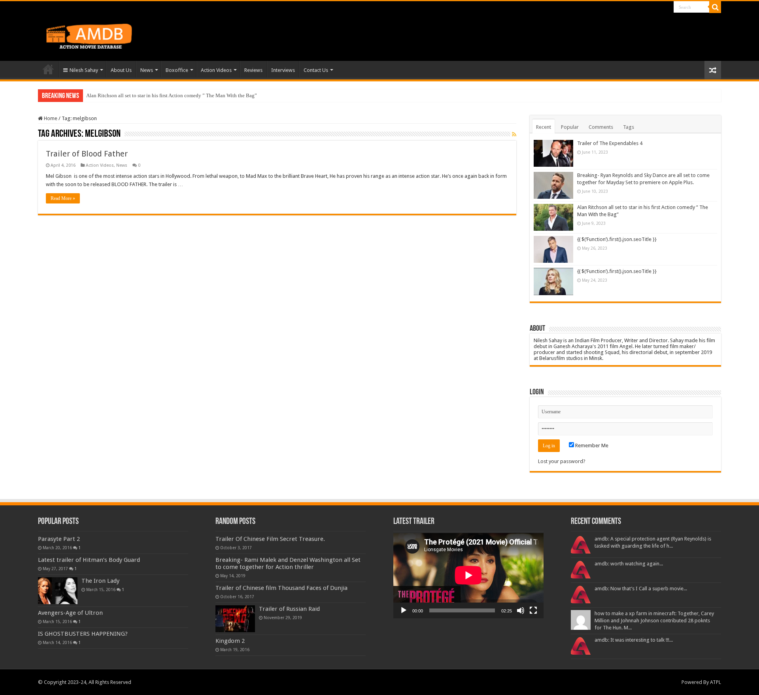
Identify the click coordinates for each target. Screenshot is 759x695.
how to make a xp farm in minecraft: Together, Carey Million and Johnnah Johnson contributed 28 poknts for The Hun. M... (654, 620)
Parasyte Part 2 (59, 538)
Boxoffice (177, 70)
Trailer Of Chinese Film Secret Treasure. (270, 538)
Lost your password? (561, 461)
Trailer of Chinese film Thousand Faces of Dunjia (281, 587)
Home (48, 69)
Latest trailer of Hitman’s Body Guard (89, 559)
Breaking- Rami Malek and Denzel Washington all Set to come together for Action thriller (288, 563)
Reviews (253, 70)
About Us (121, 70)
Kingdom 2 (230, 640)
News (146, 70)
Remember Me (591, 445)
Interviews (283, 70)
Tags (628, 127)
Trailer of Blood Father (87, 153)
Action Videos (216, 70)
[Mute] (521, 610)
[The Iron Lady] (57, 590)
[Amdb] (97, 34)
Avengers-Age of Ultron (70, 612)
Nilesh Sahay (84, 70)
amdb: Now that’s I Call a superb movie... (641, 588)
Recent (543, 127)
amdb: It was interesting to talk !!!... (634, 640)
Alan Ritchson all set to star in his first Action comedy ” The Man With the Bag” (171, 95)
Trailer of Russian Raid (289, 608)
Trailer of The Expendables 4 (609, 143)
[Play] (404, 610)
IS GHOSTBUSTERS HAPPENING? (83, 633)
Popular (570, 127)
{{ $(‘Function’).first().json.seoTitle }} (617, 239)
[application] (468, 576)
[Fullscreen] (533, 610)
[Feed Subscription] (514, 134)
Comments (601, 127)
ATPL (715, 682)
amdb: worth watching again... (629, 564)
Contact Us (316, 70)
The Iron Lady (100, 580)
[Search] (715, 7)
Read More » (63, 198)
